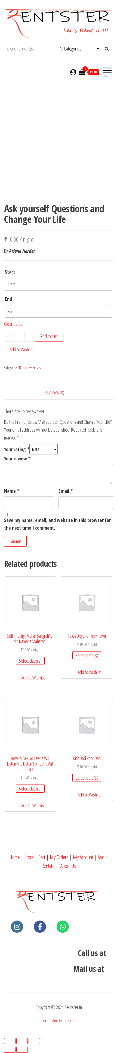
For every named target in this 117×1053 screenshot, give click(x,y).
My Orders (59, 857)
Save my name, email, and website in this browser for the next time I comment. (57, 524)
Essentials (35, 367)
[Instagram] (17, 927)
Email (66, 491)
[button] (18, 349)
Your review (17, 458)
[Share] (22, 1041)
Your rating (16, 449)
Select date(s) (30, 660)
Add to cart (49, 336)
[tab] (58, 392)
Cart (41, 857)
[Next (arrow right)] (22, 1050)
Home (14, 857)
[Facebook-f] (40, 927)
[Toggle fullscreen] (34, 1041)
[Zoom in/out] (46, 1041)
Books (23, 367)
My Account (83, 857)
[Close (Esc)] (10, 1041)
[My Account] (73, 72)
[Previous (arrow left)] (10, 1050)
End (8, 299)
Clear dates (13, 324)
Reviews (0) (54, 392)
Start (10, 271)
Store (29, 857)
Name (11, 491)
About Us (68, 865)
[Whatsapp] (63, 927)
